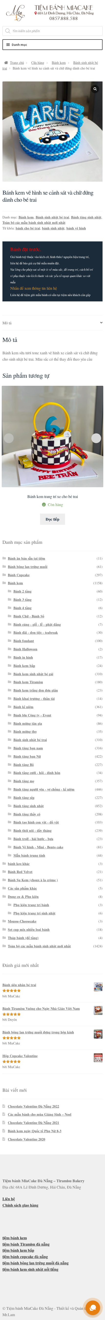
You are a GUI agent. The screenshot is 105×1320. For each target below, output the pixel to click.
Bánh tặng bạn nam (28, 748)
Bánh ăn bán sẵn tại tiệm (26, 558)
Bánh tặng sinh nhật (86, 217)
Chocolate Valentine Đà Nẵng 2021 (33, 1122)
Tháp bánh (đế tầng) (23, 937)
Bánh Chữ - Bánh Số (28, 616)
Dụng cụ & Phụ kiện (23, 896)
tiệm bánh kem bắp (18, 1250)
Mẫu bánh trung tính (29, 855)
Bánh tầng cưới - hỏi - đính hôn (36, 772)
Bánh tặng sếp (23, 797)
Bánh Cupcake (19, 574)
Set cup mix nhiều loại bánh (29, 929)
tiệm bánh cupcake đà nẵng (25, 1256)
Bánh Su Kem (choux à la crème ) (33, 880)
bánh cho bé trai (28, 228)
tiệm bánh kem (14, 1238)
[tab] (52, 323)
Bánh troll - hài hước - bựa (33, 838)
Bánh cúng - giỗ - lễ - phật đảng (37, 624)
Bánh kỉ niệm (23, 706)
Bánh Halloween (25, 649)
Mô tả (6, 322)
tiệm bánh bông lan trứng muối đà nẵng (35, 1263)
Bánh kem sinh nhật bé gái (33, 673)
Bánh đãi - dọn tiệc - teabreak (35, 632)
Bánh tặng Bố (23, 764)
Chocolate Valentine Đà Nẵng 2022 (33, 1106)
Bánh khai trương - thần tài (34, 698)
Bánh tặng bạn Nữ (27, 756)
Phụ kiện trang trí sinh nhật (34, 913)
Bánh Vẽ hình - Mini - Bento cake (38, 847)
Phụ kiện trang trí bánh (31, 904)
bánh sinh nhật (53, 228)
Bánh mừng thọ (25, 731)
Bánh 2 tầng (22, 591)
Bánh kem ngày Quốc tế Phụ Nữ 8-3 (34, 1130)
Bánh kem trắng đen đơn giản (35, 690)
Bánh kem (59, 62)
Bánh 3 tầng (22, 599)
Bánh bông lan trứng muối (27, 566)
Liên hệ (8, 1198)
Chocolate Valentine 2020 (26, 1139)
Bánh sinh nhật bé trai (52, 217)
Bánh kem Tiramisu (28, 682)
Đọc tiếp (52, 519)
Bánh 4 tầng (22, 607)
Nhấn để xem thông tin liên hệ (33, 288)
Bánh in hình (23, 657)
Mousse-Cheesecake (22, 921)
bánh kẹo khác (19, 863)
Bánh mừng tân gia (27, 723)
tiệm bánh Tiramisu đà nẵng (26, 1244)
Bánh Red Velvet (20, 871)
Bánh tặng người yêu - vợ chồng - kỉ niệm (43, 789)
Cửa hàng (37, 62)
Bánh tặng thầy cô (26, 814)
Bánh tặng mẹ (23, 781)
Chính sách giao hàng (20, 1205)
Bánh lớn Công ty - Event (32, 715)
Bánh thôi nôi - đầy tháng (32, 830)
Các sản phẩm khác (22, 888)
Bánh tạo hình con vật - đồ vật (36, 822)
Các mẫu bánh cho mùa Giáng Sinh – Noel (39, 1114)
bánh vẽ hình (76, 228)
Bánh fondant (23, 640)
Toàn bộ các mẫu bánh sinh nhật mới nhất (33, 222)
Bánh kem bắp (24, 665)
